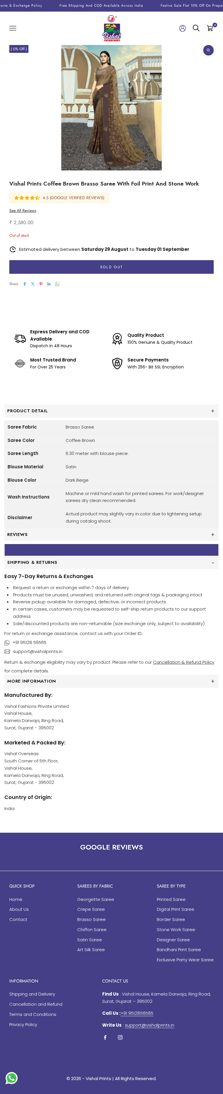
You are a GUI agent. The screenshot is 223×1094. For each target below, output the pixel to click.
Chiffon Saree (92, 929)
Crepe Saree (91, 909)
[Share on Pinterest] (41, 284)
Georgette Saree (95, 899)
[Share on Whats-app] (57, 284)
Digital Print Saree (175, 909)
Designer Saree (173, 940)
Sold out (111, 267)
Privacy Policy (23, 1024)
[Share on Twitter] (32, 284)
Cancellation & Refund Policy (183, 662)
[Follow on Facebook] (105, 1037)
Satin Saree (89, 940)
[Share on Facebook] (24, 284)
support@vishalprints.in (37, 651)
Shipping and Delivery (32, 994)
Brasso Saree (91, 919)
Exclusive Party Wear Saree (185, 960)
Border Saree (171, 919)
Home (15, 899)
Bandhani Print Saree (179, 950)
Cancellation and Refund (35, 1004)
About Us (19, 909)
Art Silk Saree (91, 950)
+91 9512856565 (137, 1013)
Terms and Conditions (32, 1014)
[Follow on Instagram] (120, 1037)
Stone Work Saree (176, 929)
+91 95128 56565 (29, 642)
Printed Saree (171, 899)
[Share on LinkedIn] (49, 284)
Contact (18, 919)
